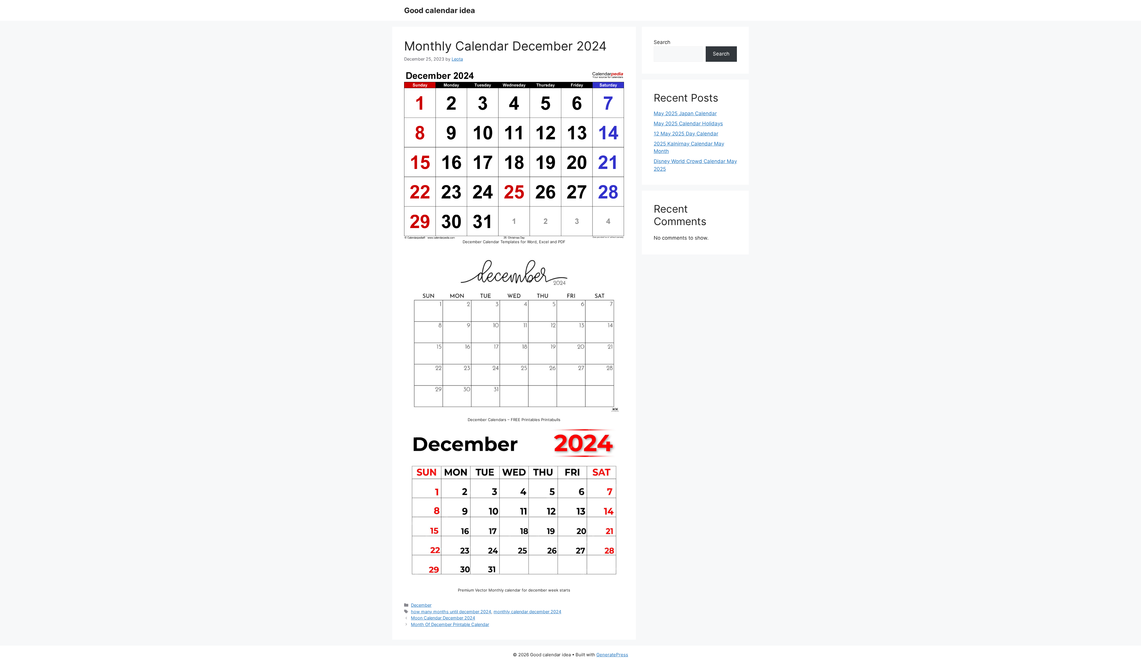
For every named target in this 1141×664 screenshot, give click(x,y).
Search (662, 42)
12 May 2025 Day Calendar (686, 134)
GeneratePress (612, 654)
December (421, 605)
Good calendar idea (439, 10)
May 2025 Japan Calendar (685, 113)
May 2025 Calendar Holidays (688, 124)
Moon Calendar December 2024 (443, 617)
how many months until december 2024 (451, 611)
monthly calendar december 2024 (527, 611)
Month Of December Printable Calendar (450, 624)
